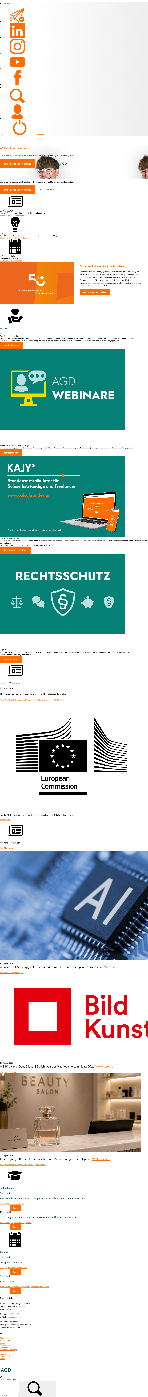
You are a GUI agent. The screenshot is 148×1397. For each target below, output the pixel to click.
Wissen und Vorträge (8, 1350)
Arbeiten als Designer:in (15, 700)
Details (16, 1208)
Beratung (3, 1338)
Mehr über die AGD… (55, 163)
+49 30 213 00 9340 (15, 1314)
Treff (25, 1268)
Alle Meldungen (17, 215)
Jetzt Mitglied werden (17, 163)
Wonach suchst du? (8, 1380)
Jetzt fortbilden (10, 452)
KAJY (2, 1343)
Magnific (6, 1204)
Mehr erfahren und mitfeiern (95, 292)
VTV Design (5, 1340)
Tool (22, 1204)
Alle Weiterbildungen (20, 238)
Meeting (11, 1268)
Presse (2, 1359)
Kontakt (5, 3)
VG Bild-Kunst (58, 700)
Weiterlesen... (5, 819)
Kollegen (3, 1268)
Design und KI (24, 1287)
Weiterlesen (5, 215)
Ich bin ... (38, 143)
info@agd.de (12, 1317)
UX (12, 1223)
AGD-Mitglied (52, 143)
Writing (29, 1223)
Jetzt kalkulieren (11, 345)
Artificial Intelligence (9, 1287)
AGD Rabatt (5, 1223)
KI (37, 700)
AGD (2, 143)
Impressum (4, 1354)
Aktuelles (13, 143)
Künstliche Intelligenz (40, 1287)
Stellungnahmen (44, 700)
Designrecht (30, 700)
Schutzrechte (40, 1165)
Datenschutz (5, 1356)
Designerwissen (6, 1345)
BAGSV (28, 1165)
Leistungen (26, 143)
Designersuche (6, 1347)
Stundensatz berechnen (15, 550)
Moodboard (15, 1204)
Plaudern (19, 1268)
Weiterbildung (20, 1223)
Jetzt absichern (10, 659)
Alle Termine (16, 261)
